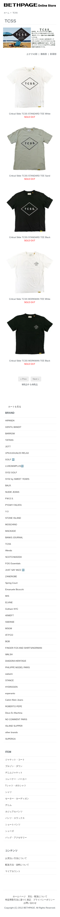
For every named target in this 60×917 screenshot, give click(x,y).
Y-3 (6, 511)
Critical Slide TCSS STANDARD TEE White (29, 113)
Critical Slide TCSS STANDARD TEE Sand (29, 175)
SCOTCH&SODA (13, 557)
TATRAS (9, 440)
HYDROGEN (11, 687)
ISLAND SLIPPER (13, 726)
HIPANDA (9, 420)
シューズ (9, 831)
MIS (7, 596)
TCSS (15, 13)
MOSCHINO (11, 524)
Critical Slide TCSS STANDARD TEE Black (29, 237)
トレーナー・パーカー (16, 779)
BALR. (8, 485)
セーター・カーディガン (17, 798)
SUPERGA (10, 739)
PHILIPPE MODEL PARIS (17, 667)
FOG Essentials (12, 563)
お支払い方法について (16, 858)
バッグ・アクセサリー (16, 837)
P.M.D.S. (9, 498)
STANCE (9, 680)
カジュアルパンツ (13, 811)
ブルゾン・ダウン (13, 766)
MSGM (8, 628)
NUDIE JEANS (12, 492)
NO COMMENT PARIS (16, 719)
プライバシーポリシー (44, 899)
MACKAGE (10, 531)
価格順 (43, 54)
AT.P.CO (9, 635)
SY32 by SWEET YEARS (17, 479)
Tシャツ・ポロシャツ (15, 785)
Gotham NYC (11, 609)
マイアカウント (12, 871)
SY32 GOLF (11, 472)
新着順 (53, 54)
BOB (7, 641)
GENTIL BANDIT (13, 427)
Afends (8, 550)
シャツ (8, 792)
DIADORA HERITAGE (15, 661)
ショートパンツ (12, 824)
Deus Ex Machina (13, 713)
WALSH (9, 654)
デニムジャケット (13, 772)
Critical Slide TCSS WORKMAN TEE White (29, 299)
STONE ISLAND (13, 518)
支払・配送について (37, 896)
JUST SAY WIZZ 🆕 (14, 570)
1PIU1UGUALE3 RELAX (17, 453)
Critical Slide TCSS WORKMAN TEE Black (29, 360)
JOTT (8, 446)
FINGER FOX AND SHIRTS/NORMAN (23, 648)
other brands (11, 732)
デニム (8, 805)
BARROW (10, 433)
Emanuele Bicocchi (14, 589)
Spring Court (11, 583)
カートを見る (14, 406)
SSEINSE (9, 622)
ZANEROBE (11, 576)
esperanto (10, 693)
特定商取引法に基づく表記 (18, 899)
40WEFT (9, 615)
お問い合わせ (30, 903)
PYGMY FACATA (13, 505)
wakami (9, 674)
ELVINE (9, 602)
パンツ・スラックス (15, 818)
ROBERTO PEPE (13, 706)
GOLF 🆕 (9, 459)
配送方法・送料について (17, 864)
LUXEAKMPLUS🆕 (14, 466)
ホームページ (19, 896)
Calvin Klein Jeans (14, 700)
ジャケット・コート (15, 759)
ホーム (6, 13)
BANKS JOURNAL (14, 537)
